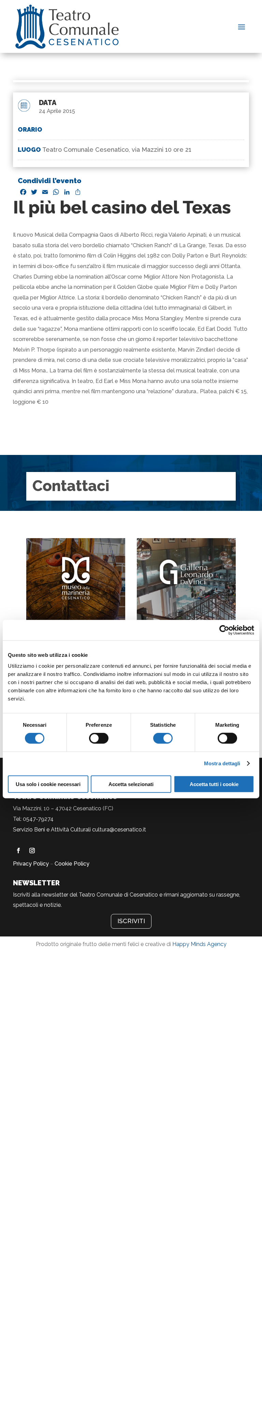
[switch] (98, 738)
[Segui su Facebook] (18, 850)
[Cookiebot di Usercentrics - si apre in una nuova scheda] (224, 630)
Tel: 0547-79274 (33, 819)
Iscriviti (131, 921)
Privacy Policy (31, 863)
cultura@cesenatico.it (119, 829)
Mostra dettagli (222, 763)
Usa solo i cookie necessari (48, 784)
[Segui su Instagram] (32, 850)
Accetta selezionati (131, 784)
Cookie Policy (72, 863)
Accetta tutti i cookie (214, 784)
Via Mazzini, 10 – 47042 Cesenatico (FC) (63, 808)
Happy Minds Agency (199, 944)
